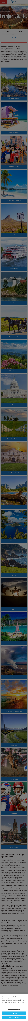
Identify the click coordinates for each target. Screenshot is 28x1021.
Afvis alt (14, 1013)
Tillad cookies (14, 1017)
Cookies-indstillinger (14, 1009)
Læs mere (18, 1004)
